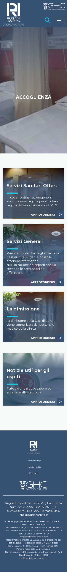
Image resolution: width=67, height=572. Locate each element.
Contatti (33, 473)
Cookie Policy (33, 460)
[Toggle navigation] (59, 20)
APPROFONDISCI (46, 214)
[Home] (33, 447)
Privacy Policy (33, 466)
